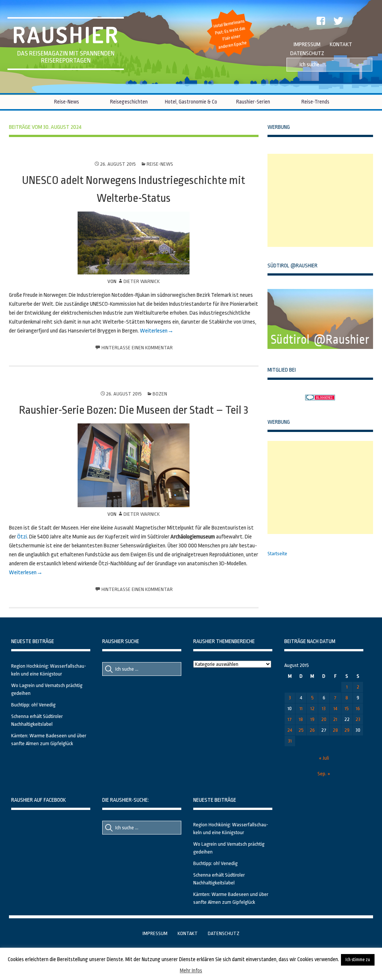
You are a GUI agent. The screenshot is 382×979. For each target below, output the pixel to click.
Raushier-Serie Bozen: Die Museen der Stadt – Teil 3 (133, 410)
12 (312, 708)
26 (312, 730)
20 (323, 719)
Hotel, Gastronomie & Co (191, 102)
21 (335, 719)
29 (347, 730)
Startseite (277, 553)
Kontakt (341, 44)
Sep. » (323, 773)
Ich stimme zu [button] (357, 959)
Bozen (160, 394)
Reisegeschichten (129, 102)
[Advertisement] (323, 200)
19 (312, 719)
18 (301, 719)
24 (289, 730)
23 (358, 719)
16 (358, 708)
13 (324, 708)
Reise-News (66, 102)
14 (335, 708)
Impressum (307, 44)
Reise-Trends (315, 102)
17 (290, 719)
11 (301, 708)
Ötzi (22, 537)
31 (290, 741)
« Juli (324, 758)
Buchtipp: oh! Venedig (33, 705)
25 (301, 730)
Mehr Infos (191, 970)
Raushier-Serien (253, 102)
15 (347, 708)
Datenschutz (307, 53)
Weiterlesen (153, 331)
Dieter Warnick (141, 281)
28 (335, 730)
